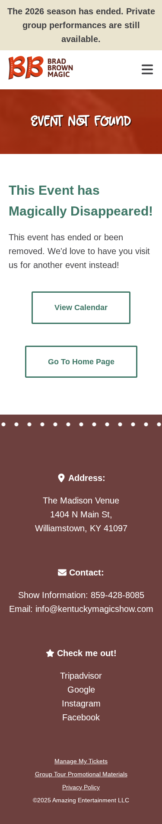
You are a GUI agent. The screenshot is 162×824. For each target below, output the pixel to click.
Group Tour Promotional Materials (81, 774)
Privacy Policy (81, 787)
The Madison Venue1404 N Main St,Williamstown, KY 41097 (81, 514)
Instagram (81, 703)
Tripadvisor (81, 675)
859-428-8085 (117, 595)
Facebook (81, 717)
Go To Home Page (81, 361)
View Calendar (81, 307)
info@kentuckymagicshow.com (94, 609)
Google (81, 689)
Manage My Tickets (81, 761)
